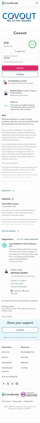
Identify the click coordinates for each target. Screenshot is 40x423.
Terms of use (6, 401)
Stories (4, 357)
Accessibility (7, 362)
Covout (7, 58)
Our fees (24, 368)
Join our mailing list (10, 376)
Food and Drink (22, 301)
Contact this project (19, 287)
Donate (20, 68)
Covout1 (15, 293)
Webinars (24, 362)
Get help (24, 357)
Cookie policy (28, 401)
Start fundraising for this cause (13, 62)
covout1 (27, 291)
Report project (7, 316)
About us (5, 352)
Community (33, 301)
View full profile (17, 284)
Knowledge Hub (27, 352)
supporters (20, 51)
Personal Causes (10, 301)
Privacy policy (17, 401)
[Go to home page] (10, 3)
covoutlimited (17, 291)
